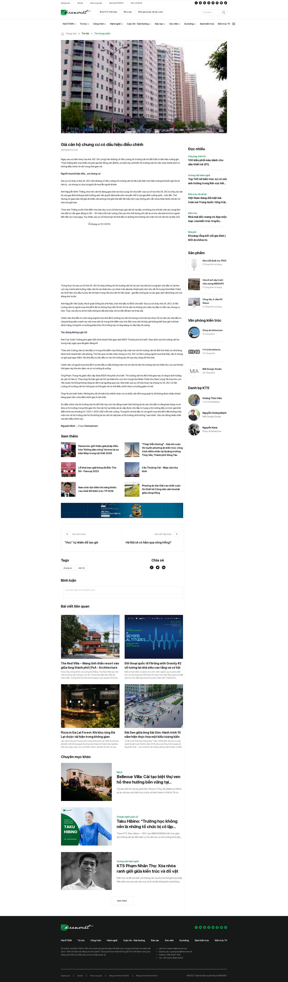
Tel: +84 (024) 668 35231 (171, 958)
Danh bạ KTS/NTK (116, 3)
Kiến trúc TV (221, 940)
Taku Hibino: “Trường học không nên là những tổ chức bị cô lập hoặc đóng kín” (147, 824)
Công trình (95, 940)
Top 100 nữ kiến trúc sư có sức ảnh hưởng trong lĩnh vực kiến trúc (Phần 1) (207, 181)
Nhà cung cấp (96, 3)
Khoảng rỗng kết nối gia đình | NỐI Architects (207, 238)
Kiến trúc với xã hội (197, 194)
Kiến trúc (192, 213)
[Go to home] (76, 12)
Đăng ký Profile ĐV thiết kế (146, 976)
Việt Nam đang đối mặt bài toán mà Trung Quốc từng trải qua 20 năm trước (206, 200)
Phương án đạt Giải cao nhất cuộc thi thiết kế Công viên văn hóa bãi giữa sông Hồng (161, 489)
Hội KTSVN (66, 940)
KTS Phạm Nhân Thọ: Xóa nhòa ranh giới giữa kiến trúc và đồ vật (147, 868)
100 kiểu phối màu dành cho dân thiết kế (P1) (205, 162)
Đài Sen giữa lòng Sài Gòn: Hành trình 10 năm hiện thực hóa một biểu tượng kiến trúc (152, 737)
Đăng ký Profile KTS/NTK (119, 976)
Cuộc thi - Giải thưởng (134, 940)
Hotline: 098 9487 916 (169, 954)
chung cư (67, 568)
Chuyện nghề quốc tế (127, 817)
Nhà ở (119, 772)
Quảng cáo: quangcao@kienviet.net (175, 951)
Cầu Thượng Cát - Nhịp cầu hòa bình (160, 469)
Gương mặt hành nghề (128, 861)
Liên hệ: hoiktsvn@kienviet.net (173, 948)
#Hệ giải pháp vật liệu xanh (150, 12)
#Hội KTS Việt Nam (108, 12)
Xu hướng (184, 940)
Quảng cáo (65, 3)
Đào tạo (155, 940)
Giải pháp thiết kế (197, 156)
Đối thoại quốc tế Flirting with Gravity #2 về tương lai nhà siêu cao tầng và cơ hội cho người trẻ (152, 668)
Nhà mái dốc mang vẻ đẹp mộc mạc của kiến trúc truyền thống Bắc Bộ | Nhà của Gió (207, 219)
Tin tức (81, 940)
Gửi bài (80, 3)
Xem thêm (122, 900)
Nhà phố (192, 232)
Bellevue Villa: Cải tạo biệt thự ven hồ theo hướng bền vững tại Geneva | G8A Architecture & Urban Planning (148, 779)
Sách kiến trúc (202, 940)
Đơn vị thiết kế (136, 3)
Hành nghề (112, 940)
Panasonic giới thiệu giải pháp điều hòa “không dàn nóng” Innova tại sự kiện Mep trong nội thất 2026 (98, 450)
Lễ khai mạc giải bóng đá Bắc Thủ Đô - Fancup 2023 (97, 469)
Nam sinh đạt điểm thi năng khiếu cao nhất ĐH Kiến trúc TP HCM (97, 489)
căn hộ (81, 568)
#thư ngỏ (128, 12)
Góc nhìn (169, 940)
